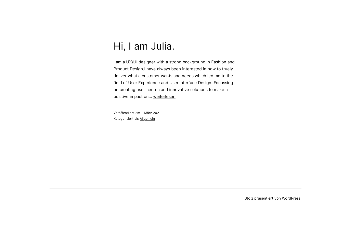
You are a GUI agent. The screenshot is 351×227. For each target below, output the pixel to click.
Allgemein (147, 118)
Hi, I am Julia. (144, 46)
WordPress (291, 198)
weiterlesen (164, 96)
